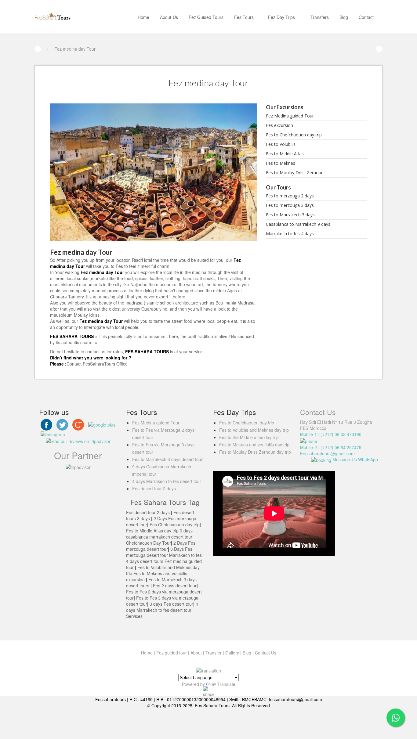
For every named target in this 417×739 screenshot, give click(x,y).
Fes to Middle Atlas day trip (152, 531)
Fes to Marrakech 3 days (290, 215)
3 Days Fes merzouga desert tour (159, 552)
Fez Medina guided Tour (290, 116)
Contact (366, 17)
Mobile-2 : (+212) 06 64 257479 (330, 447)
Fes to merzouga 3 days (290, 205)
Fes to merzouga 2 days (290, 196)
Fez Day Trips (282, 17)
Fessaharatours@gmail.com (327, 453)
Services (134, 616)
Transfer (213, 653)
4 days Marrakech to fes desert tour (166, 481)
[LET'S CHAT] (395, 717)
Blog (343, 17)
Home (143, 17)
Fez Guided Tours (206, 17)
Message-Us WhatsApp (354, 459)
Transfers (319, 17)
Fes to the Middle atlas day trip (249, 437)
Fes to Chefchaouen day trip (294, 135)
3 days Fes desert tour (171, 604)
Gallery (232, 653)
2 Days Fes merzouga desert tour (160, 546)
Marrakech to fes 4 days (290, 233)
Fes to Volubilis (281, 144)
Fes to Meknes (280, 163)
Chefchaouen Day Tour (148, 543)
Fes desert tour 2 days (154, 488)
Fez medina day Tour (75, 49)
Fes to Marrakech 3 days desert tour (167, 459)
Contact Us (265, 653)
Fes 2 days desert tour (174, 585)
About (196, 653)
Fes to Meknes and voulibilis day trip (254, 445)
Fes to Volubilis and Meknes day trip (254, 430)
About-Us (169, 17)
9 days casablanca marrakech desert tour (159, 534)
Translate (226, 684)
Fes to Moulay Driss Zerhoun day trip (255, 452)
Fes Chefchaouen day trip (175, 524)
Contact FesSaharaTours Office (97, 364)
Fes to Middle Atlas (285, 154)
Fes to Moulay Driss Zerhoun (295, 172)
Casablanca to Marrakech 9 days (298, 224)
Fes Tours (244, 17)
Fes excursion (279, 125)
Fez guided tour (171, 653)
